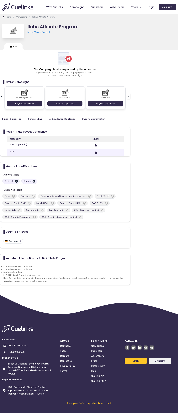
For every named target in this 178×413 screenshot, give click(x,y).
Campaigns (97, 346)
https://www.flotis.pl (38, 32)
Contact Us (66, 361)
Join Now (167, 7)
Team (63, 351)
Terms (63, 371)
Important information (93, 119)
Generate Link (35, 119)
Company (65, 346)
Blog (93, 371)
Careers (64, 356)
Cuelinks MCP (98, 381)
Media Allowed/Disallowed (62, 119)
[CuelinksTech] (152, 347)
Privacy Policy (67, 366)
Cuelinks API (97, 376)
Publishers (96, 351)
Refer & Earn (98, 366)
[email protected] (18, 345)
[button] (1, 96)
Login (136, 360)
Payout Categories (11, 119)
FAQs (94, 361)
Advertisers (97, 356)
